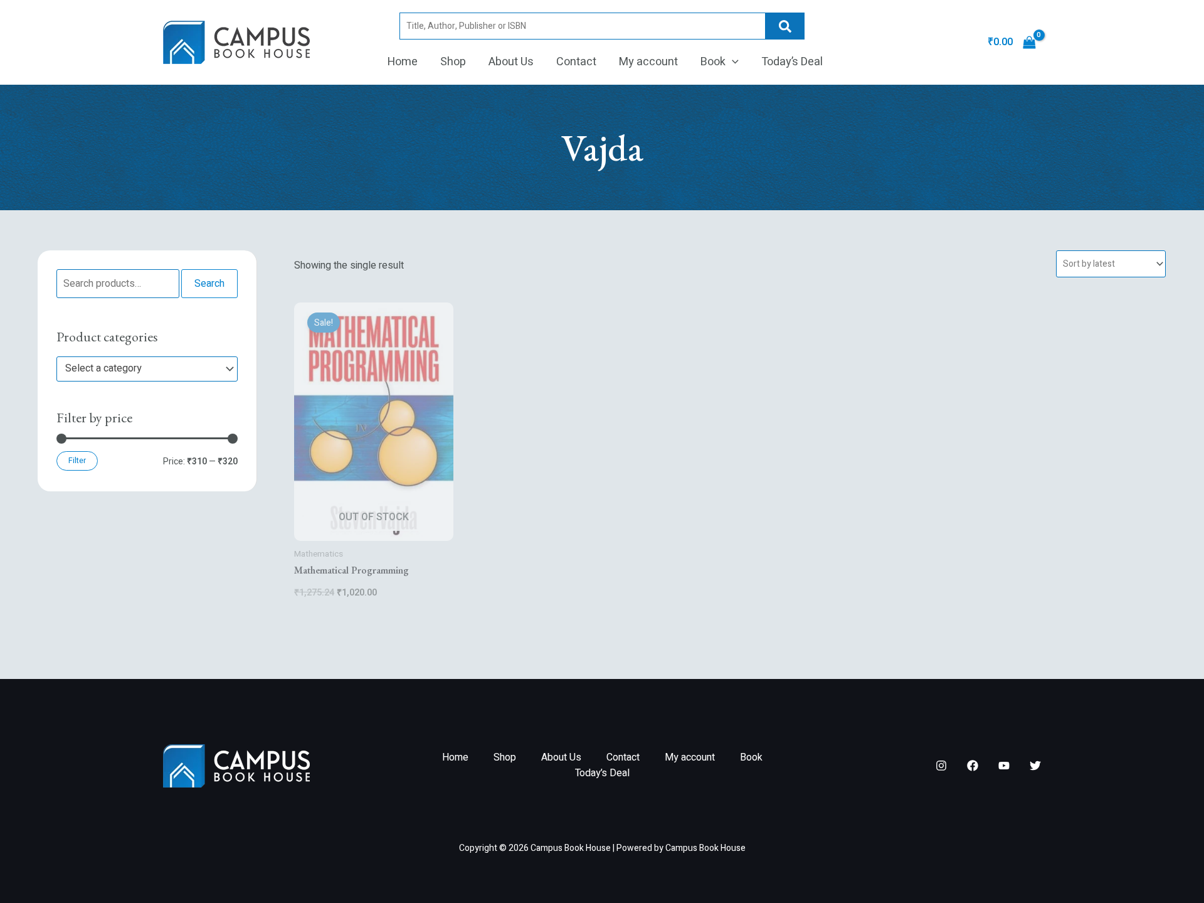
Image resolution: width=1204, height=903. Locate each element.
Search (785, 26)
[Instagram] (941, 765)
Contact (576, 61)
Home (403, 61)
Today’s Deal (792, 61)
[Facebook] (972, 765)
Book (713, 61)
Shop (453, 61)
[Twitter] (1035, 765)
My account (648, 61)
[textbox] (141, 369)
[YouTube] (1004, 765)
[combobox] (147, 369)
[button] (732, 62)
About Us (511, 61)
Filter (77, 460)
